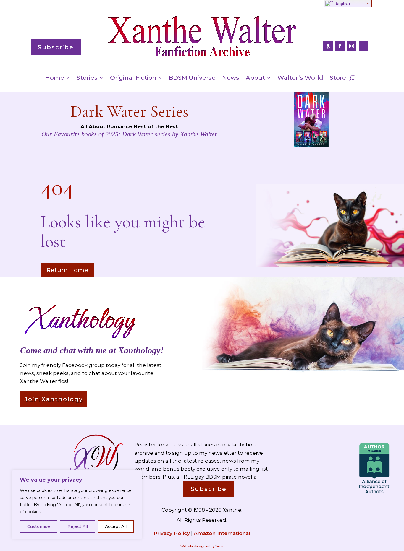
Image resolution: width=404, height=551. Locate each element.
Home (54, 78)
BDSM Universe (192, 78)
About (255, 78)
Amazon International (222, 533)
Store (338, 78)
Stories (87, 78)
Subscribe (56, 47)
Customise (38, 526)
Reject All (77, 526)
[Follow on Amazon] (328, 46)
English (342, 3)
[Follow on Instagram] (351, 46)
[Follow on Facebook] (340, 46)
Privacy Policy (171, 533)
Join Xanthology (54, 399)
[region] (77, 504)
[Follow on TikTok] (363, 46)
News (230, 78)
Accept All (116, 526)
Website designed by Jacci (201, 546)
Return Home (67, 270)
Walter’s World (300, 78)
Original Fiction (133, 78)
